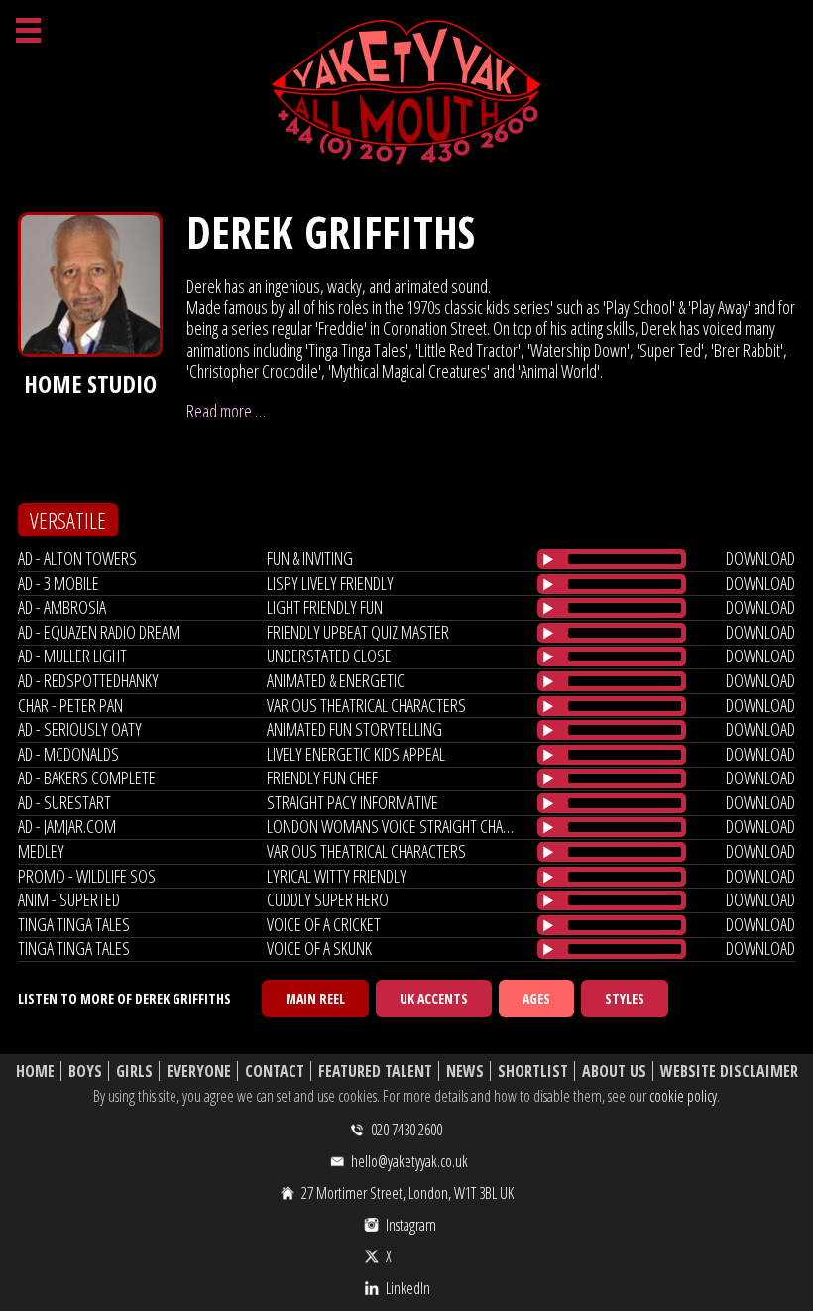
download (760, 558)
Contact (274, 1071)
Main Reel (315, 998)
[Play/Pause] (548, 559)
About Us (614, 1071)
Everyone (199, 1071)
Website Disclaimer (729, 1071)
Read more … (226, 410)
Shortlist (533, 1071)
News (465, 1071)
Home (35, 1071)
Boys (85, 1071)
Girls (134, 1071)
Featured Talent (375, 1071)
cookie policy (683, 1096)
